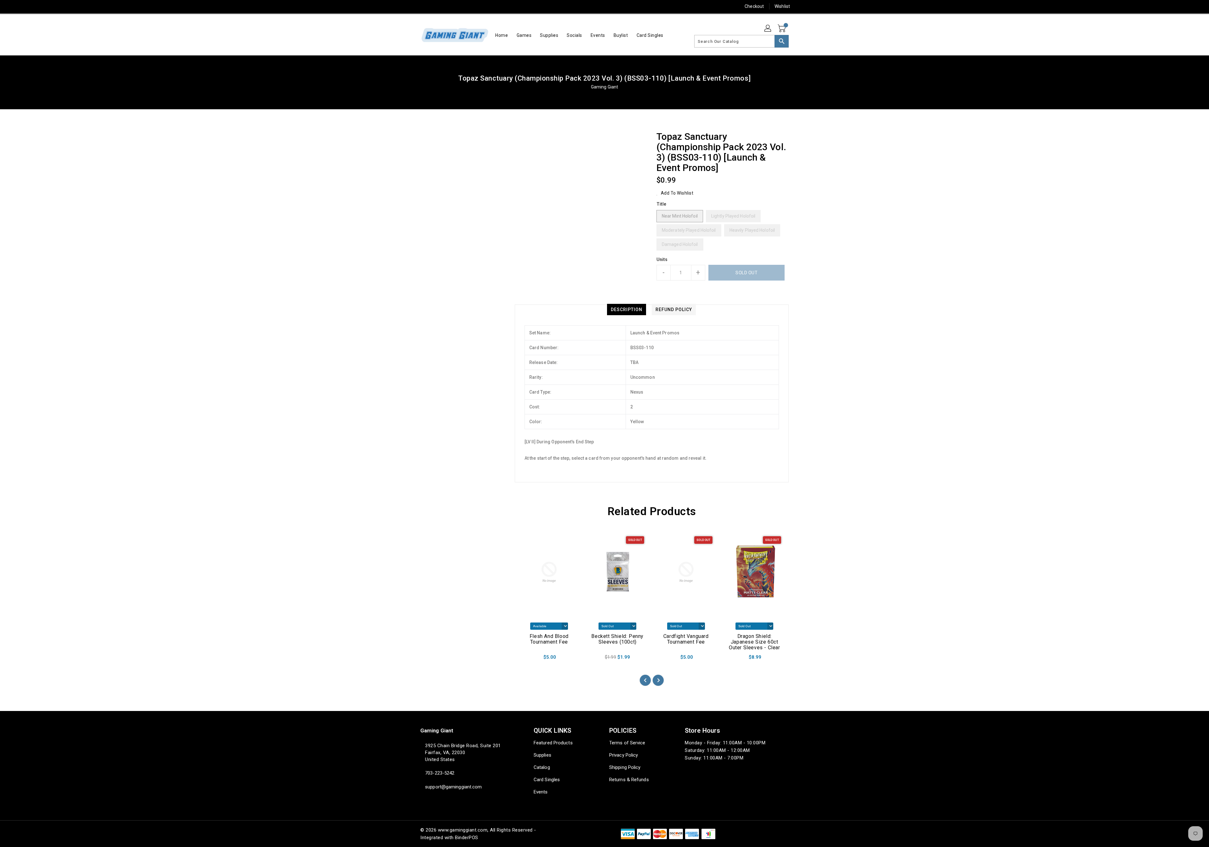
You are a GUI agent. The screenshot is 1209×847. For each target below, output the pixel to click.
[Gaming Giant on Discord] (483, 6)
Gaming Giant (604, 86)
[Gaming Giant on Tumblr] (459, 6)
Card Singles (547, 779)
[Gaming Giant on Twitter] (423, 6)
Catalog (542, 767)
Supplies (542, 755)
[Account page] (768, 28)
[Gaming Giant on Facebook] (411, 6)
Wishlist (782, 6)
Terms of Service (627, 743)
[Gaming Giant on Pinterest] (435, 6)
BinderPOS (466, 837)
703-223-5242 (439, 773)
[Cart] (782, 28)
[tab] (626, 309)
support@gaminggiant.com (453, 787)
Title (661, 204)
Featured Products (553, 743)
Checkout (754, 6)
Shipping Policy (625, 767)
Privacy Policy (623, 755)
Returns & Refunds (629, 779)
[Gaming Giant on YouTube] (471, 6)
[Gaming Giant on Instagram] (447, 6)
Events (541, 792)
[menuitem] (501, 35)
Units (662, 259)
